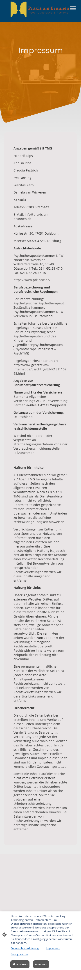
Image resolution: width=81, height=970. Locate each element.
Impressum (53, 948)
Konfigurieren (19, 954)
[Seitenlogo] (40, 9)
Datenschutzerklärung (25, 948)
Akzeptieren (19, 964)
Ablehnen (41, 964)
